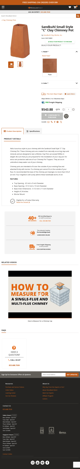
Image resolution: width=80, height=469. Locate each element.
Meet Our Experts (48, 393)
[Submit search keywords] (78, 16)
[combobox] (40, 16)
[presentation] (20, 64)
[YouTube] (38, 462)
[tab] (12, 131)
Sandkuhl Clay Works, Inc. (53, 35)
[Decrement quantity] (63, 109)
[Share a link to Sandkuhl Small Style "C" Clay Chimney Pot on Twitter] (61, 122)
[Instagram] (33, 462)
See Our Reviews (10, 396)
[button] (48, 122)
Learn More (71, 94)
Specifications (34, 131)
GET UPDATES (72, 375)
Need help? (46, 56)
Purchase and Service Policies (14, 387)
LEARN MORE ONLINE (43, 235)
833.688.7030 (14, 365)
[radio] (49, 67)
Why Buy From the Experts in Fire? (53, 387)
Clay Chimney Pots (9, 20)
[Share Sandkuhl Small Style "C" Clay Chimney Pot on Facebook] (54, 122)
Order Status (9, 390)
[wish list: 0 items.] (70, 7)
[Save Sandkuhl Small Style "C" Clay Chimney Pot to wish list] (66, 116)
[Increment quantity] (73, 109)
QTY (58, 109)
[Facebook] (47, 462)
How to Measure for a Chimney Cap (40, 321)
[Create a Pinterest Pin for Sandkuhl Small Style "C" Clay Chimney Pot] (58, 122)
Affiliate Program (48, 396)
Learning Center (10, 393)
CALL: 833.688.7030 (45, 221)
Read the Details (22, 202)
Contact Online (7, 454)
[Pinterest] (42, 462)
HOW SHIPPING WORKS (44, 249)
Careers (45, 399)
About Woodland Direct (50, 390)
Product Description (14, 131)
